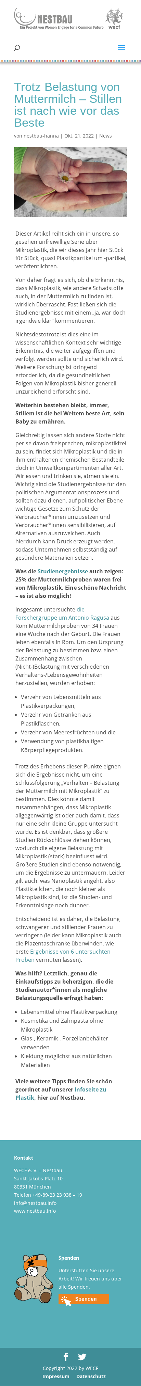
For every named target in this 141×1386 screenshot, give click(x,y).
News (105, 135)
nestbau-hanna (41, 135)
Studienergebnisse (63, 571)
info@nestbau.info (35, 1203)
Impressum (55, 1376)
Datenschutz (91, 1376)
